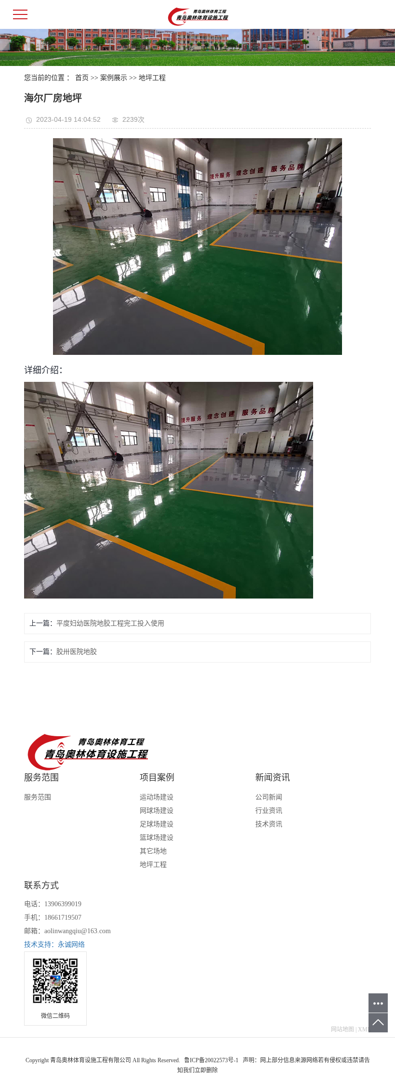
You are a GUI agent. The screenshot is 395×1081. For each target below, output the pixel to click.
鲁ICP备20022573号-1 (211, 1060)
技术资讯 (268, 824)
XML (364, 1029)
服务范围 (37, 797)
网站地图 (342, 1029)
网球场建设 (156, 810)
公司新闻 (268, 797)
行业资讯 (268, 810)
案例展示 (113, 77)
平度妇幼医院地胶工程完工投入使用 (110, 623)
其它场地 (153, 851)
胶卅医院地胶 (76, 651)
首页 (82, 77)
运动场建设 (156, 797)
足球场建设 (156, 824)
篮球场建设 (156, 837)
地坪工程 (152, 77)
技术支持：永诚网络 (54, 944)
